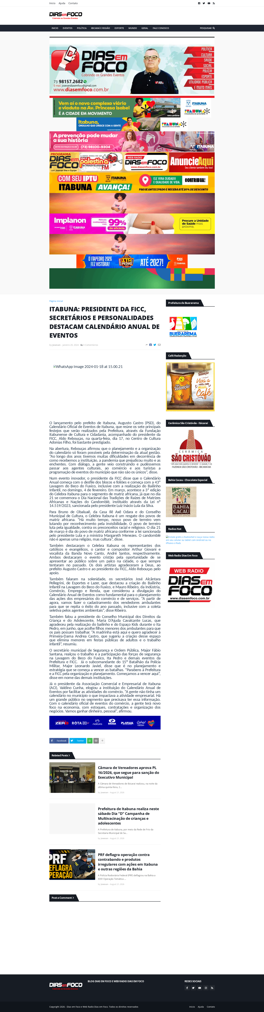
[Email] (159, 344)
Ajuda (62, 3)
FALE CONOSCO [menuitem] (161, 28)
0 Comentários (90, 344)
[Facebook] (150, 344)
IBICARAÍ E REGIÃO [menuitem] (100, 28)
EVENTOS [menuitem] (67, 28)
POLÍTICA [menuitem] (81, 28)
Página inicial (56, 301)
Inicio (52, 3)
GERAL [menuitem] (144, 28)
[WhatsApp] (90, 740)
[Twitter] (155, 344)
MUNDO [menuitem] (132, 28)
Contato (73, 3)
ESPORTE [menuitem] (119, 28)
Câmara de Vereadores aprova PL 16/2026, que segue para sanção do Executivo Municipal (128, 772)
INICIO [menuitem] (55, 28)
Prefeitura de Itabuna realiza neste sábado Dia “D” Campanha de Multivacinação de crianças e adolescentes (128, 815)
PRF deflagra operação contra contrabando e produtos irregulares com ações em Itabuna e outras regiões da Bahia (128, 861)
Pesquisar (206, 28)
